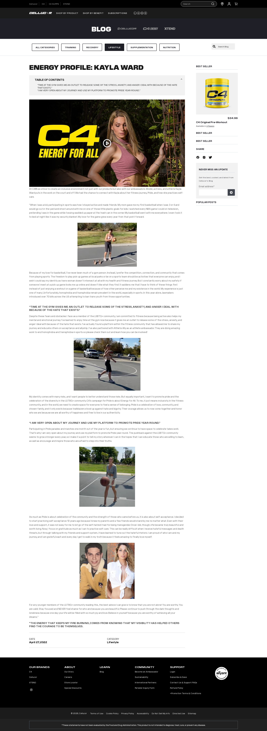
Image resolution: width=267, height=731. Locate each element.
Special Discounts (72, 688)
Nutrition (169, 47)
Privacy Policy (127, 713)
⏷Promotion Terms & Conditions (185, 693)
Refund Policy (176, 688)
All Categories (45, 47)
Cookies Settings (193, 726)
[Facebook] (198, 158)
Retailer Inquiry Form (145, 688)
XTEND (66, 4)
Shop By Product (67, 13)
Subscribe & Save (178, 677)
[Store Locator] (222, 4)
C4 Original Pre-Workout (211, 122)
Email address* (206, 186)
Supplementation (142, 47)
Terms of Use (96, 713)
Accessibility (143, 713)
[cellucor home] (40, 13)
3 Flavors (210, 126)
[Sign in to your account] (229, 4)
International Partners (145, 682)
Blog (102, 671)
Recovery (92, 47)
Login (172, 671)
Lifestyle (114, 47)
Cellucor (33, 4)
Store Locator (71, 682)
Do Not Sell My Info (161, 713)
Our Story (69, 671)
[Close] (262, 726)
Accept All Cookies (214, 726)
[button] (236, 4)
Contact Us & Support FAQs (183, 682)
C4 (43, 4)
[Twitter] (210, 158)
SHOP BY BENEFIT (93, 13)
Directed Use (179, 713)
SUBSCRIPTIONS (117, 13)
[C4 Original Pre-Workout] (217, 94)
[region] (133, 726)
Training (70, 47)
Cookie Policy (112, 713)
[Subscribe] (231, 192)
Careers (68, 677)
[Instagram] (204, 158)
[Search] (214, 46)
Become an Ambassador (146, 671)
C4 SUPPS (54, 4)
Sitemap (192, 713)
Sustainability (141, 677)
